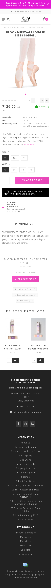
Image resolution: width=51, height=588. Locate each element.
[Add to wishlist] (42, 100)
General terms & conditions (25, 451)
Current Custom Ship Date (25, 489)
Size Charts (25, 459)
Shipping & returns (25, 468)
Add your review (26, 279)
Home (6, 27)
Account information (25, 532)
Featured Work (25, 519)
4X (31, 170)
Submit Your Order (25, 481)
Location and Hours (25, 447)
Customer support (25, 472)
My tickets (25, 541)
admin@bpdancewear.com (27, 412)
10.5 (15, 158)
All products (25, 554)
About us (25, 442)
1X (5, 170)
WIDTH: (6, 164)
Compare (25, 549)
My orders (25, 537)
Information (24, 223)
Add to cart (34, 180)
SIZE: (5, 152)
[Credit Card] (25, 565)
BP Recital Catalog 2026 (25, 515)
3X (23, 170)
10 (5, 158)
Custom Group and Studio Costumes (25, 495)
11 (24, 158)
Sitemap (25, 476)
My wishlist (25, 545)
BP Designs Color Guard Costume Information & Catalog (25, 502)
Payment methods (25, 464)
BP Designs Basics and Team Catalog (26, 509)
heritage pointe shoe (24, 295)
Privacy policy (25, 455)
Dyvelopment (30, 577)
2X (14, 170)
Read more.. (29, 144)
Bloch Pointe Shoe (25, 289)
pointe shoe (25, 300)
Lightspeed (39, 574)
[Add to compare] (47, 100)
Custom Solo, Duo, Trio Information (25, 485)
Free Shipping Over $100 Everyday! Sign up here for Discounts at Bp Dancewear (25, 4)
